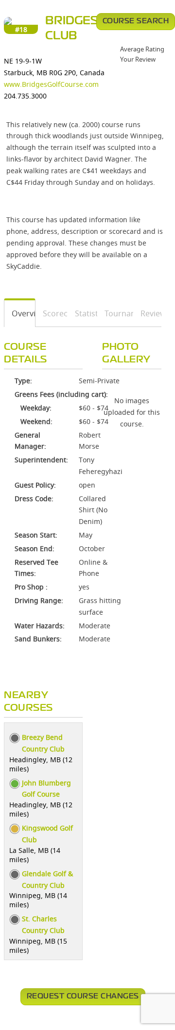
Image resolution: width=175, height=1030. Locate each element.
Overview (20, 313)
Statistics (82, 313)
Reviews (147, 313)
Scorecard (52, 313)
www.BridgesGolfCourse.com (51, 84)
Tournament (115, 313)
